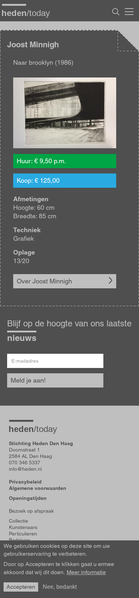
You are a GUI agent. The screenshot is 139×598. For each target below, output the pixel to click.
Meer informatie (86, 572)
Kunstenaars (23, 527)
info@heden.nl (25, 469)
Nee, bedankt (60, 587)
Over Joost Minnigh (44, 281)
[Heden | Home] (28, 13)
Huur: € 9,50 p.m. (41, 161)
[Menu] (129, 10)
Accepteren (20, 586)
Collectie (18, 521)
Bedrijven (19, 540)
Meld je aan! (28, 380)
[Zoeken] (115, 11)
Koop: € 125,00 (38, 180)
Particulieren (23, 533)
